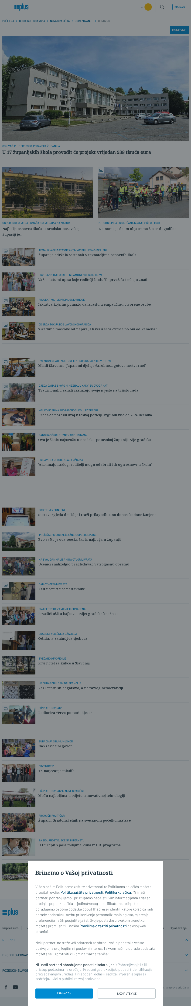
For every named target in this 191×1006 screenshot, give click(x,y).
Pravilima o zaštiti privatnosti (103, 926)
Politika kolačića (118, 892)
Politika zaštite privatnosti (82, 892)
